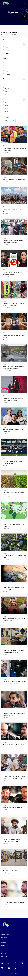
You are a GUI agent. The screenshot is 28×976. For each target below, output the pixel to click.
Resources (3, 942)
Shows (2, 929)
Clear (24, 44)
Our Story (3, 953)
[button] (24, 3)
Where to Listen (5, 934)
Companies (4, 951)
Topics (3, 948)
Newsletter (4, 937)
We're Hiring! (4, 959)
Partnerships (4, 956)
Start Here (4, 940)
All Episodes (4, 931)
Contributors (4, 945)
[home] (5, 3)
